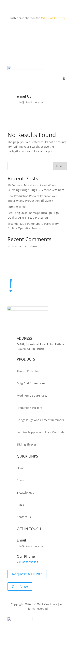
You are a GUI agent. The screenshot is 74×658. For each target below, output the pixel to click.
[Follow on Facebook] (32, 29)
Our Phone (26, 556)
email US (24, 96)
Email (21, 540)
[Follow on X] (40, 29)
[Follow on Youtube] (63, 29)
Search (60, 166)
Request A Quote (27, 574)
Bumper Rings (16, 207)
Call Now (20, 586)
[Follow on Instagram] (48, 29)
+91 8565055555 (27, 562)
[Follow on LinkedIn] (55, 29)
